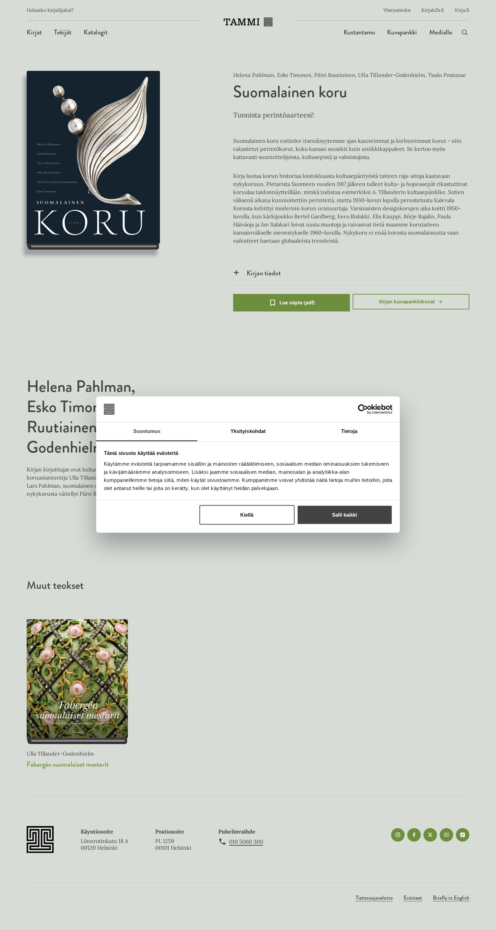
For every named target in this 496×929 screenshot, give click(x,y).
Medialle (440, 32)
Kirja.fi (462, 10)
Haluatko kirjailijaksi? (50, 10)
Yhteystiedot (397, 10)
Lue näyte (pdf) (297, 305)
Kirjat (34, 32)
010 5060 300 (246, 841)
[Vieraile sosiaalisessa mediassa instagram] (398, 835)
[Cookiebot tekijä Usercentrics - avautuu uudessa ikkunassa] (362, 409)
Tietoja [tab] (349, 431)
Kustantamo (359, 32)
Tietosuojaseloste (374, 898)
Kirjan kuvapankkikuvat (407, 301)
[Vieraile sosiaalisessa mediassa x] (430, 835)
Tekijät (63, 32)
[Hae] (465, 32)
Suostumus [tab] (147, 431)
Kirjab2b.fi (432, 10)
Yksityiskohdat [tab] (248, 431)
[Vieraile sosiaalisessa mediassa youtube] (446, 835)
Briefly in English (451, 898)
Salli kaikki (344, 515)
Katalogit (96, 32)
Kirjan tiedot (264, 273)
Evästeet (413, 898)
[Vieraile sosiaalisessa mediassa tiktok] (462, 835)
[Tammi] (248, 22)
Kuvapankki (402, 32)
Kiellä (246, 515)
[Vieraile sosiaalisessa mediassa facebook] (414, 835)
